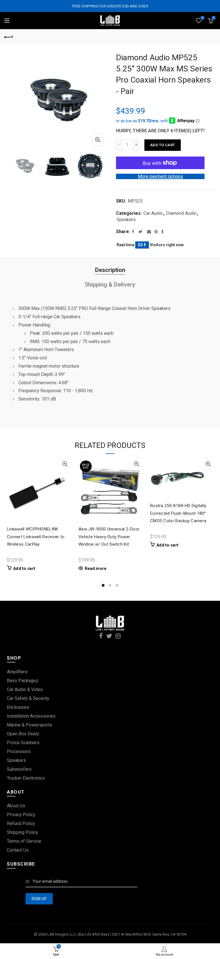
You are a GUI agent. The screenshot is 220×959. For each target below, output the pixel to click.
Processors (19, 751)
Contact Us (18, 850)
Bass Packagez (22, 680)
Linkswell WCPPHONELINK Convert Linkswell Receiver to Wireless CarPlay (36, 536)
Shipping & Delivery (110, 284)
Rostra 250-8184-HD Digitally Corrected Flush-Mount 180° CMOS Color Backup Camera (178, 513)
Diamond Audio (181, 213)
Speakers (126, 219)
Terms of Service (24, 841)
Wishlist (202, 17)
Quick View (65, 464)
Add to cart (162, 145)
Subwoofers (19, 769)
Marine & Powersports (29, 725)
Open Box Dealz (23, 733)
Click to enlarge (97, 139)
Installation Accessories (31, 716)
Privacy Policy (21, 814)
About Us (16, 805)
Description (110, 270)
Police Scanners (23, 742)
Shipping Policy (22, 832)
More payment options (160, 176)
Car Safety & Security (28, 698)
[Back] (8, 36)
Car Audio (153, 213)
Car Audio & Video (25, 689)
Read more (96, 568)
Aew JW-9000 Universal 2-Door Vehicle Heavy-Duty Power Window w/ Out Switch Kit (109, 536)
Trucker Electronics (26, 778)
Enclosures (18, 707)
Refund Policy (21, 823)
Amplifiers (17, 671)
